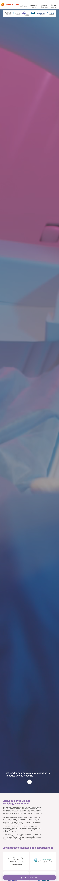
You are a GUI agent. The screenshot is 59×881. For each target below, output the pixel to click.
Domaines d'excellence (44, 6)
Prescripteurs (41, 2)
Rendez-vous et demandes (30, 877)
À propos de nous (53, 6)
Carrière (52, 2)
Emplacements (24, 6)
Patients (47, 2)
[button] (7, 13)
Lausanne (33, 856)
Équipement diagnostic (33, 6)
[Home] (10, 4)
